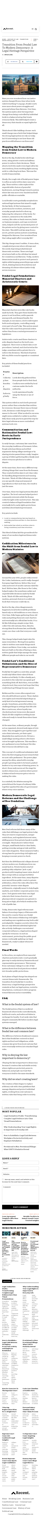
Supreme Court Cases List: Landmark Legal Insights (8, 1437)
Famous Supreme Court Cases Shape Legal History (30, 1460)
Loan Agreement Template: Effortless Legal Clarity (10, 1218)
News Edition (5, 1269)
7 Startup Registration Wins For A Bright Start (9, 1409)
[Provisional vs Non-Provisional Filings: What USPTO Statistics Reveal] (34, 1233)
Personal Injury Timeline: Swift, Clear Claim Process (30, 1409)
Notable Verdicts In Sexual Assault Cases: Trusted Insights (30, 1218)
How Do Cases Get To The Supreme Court (10, 1389)
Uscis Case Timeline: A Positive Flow (30, 1389)
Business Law (24, 1238)
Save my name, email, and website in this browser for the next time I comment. (18, 1180)
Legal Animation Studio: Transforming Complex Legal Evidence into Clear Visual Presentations (20, 1118)
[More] (36, 61)
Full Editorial (15, 1260)
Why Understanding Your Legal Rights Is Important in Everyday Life (16, 1245)
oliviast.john (8, 54)
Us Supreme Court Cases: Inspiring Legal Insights (30, 1436)
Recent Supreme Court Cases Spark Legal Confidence (9, 1460)
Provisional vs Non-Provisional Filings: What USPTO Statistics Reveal (34, 1245)
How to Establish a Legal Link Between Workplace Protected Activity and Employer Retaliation (20, 1138)
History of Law (13, 39)
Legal (14, 1237)
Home (4, 39)
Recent (4, 1237)
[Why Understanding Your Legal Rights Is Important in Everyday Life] (16, 1233)
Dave (22, 1264)
